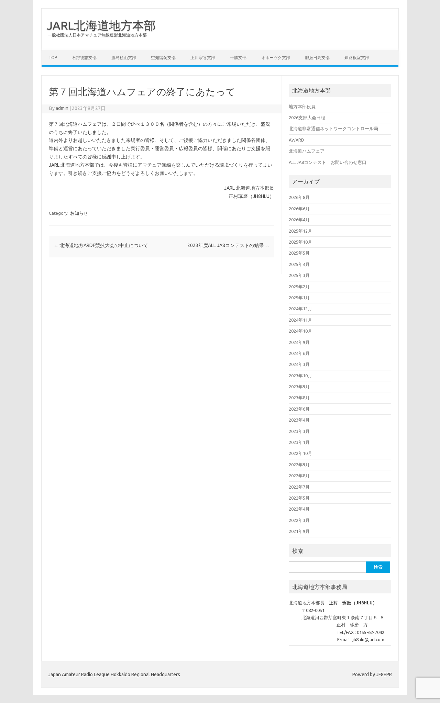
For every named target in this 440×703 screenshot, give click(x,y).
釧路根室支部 (356, 57)
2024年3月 (299, 364)
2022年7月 (299, 486)
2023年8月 (299, 397)
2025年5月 (299, 252)
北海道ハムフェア (306, 150)
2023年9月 (299, 386)
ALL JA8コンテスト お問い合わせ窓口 (327, 162)
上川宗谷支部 (202, 57)
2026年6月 (299, 208)
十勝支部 (238, 57)
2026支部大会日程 (307, 117)
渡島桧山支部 (123, 57)
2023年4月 (299, 419)
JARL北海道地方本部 (101, 25)
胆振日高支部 (317, 57)
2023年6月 (299, 408)
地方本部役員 (302, 106)
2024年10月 (300, 330)
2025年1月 (299, 297)
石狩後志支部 (84, 57)
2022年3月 (299, 520)
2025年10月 (300, 241)
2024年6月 (299, 353)
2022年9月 (299, 464)
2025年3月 (299, 275)
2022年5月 (299, 497)
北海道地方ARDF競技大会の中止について (101, 245)
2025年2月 (299, 286)
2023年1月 (299, 442)
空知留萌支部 (163, 57)
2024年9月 (299, 342)
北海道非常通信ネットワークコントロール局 (333, 128)
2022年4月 (299, 508)
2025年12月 (300, 230)
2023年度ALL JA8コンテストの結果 (228, 245)
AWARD (296, 139)
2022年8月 (299, 475)
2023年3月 (299, 431)
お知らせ (79, 213)
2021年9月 (299, 531)
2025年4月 (299, 264)
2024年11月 (300, 319)
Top (52, 57)
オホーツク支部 (275, 57)
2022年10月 (300, 453)
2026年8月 (299, 197)
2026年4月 (299, 219)
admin (62, 108)
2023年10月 (300, 375)
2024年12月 (300, 308)
